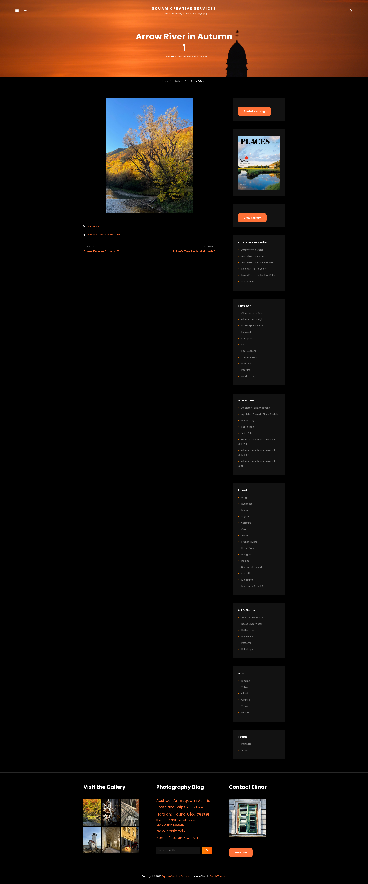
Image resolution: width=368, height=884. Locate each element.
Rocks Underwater (251, 624)
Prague (245, 497)
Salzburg (246, 522)
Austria (204, 800)
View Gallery (252, 217)
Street (245, 750)
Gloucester (198, 814)
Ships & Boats (249, 433)
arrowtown (103, 234)
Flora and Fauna (171, 814)
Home (165, 81)
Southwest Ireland (251, 567)
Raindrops (247, 649)
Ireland (245, 560)
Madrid (245, 510)
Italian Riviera (248, 548)
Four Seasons (248, 351)
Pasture (245, 370)
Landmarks (247, 376)
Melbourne (247, 579)
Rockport (246, 338)
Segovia (245, 516)
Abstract (164, 800)
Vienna (245, 535)
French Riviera (249, 541)
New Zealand (176, 81)
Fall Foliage (247, 426)
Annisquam (185, 800)
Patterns (246, 643)
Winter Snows (249, 357)
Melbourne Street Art (253, 586)
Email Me (241, 852)
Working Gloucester (252, 325)
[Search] (207, 850)
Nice (186, 832)
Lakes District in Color (253, 268)
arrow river (92, 234)
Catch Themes (218, 876)
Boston (191, 807)
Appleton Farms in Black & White (259, 414)
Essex (244, 344)
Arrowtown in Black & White (257, 262)
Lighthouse (247, 363)
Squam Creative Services (184, 8)
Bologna (246, 554)
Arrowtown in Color (252, 250)
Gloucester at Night (252, 319)
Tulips (244, 687)
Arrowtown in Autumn (253, 256)
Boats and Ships (170, 807)
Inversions (247, 636)
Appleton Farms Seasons (255, 407)
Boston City (247, 420)
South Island (248, 281)
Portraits (246, 744)
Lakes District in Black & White (258, 275)
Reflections (247, 630)
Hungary (161, 820)
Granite (245, 699)
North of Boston (169, 837)
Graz (244, 529)
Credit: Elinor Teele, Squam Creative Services (186, 56)
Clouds (245, 693)
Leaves (245, 712)
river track (115, 234)
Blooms (245, 680)
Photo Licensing (254, 111)
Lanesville (246, 332)
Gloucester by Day (251, 313)
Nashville (246, 573)
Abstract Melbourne (252, 617)
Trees (244, 706)
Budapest (246, 503)
